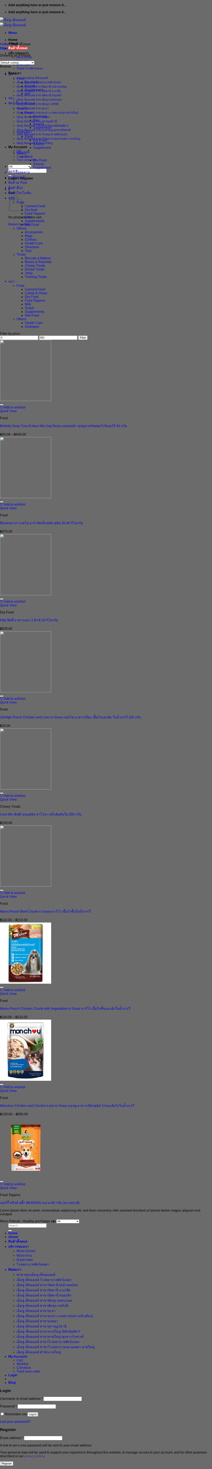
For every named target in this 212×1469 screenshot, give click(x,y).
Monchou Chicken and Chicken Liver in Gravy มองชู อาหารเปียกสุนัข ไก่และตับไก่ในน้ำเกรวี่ (67, 1105)
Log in (32, 1414)
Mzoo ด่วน (24, 1255)
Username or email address (21, 1398)
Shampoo (32, 247)
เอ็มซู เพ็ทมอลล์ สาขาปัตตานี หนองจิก (39, 95)
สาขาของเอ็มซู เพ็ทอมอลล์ (32, 78)
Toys (28, 250)
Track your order (26, 159)
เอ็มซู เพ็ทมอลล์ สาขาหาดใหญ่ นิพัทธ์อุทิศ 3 (48, 1331)
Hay (36, 120)
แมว (11, 281)
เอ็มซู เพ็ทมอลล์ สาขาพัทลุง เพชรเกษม (39, 99)
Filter (83, 337)
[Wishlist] (1, 404)
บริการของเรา (18, 53)
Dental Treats (35, 269)
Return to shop (19, 224)
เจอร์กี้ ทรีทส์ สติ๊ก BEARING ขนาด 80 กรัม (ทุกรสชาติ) (40, 1203)
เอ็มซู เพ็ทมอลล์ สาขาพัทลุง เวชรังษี (37, 104)
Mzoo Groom (26, 1251)
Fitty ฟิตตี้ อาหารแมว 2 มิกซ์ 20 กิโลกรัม (29, 620)
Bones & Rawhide (38, 262)
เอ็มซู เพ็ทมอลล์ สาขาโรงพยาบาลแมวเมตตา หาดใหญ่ (48, 138)
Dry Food (32, 82)
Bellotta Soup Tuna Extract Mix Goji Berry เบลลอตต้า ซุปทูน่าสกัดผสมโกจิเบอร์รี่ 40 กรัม (63, 426)
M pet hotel (23, 64)
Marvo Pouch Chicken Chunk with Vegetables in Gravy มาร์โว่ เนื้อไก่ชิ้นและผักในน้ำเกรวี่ (65, 1008)
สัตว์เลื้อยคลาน (19, 172)
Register (7, 1463)
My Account (17, 147)
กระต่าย (22, 108)
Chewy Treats (35, 265)
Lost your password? (15, 1421)
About (13, 1237)
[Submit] (10, 1230)
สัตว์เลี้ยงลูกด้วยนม (21, 103)
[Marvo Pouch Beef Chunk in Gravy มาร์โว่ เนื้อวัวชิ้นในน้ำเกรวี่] (25, 885)
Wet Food (32, 224)
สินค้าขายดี (16, 177)
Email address (11, 1438)
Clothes (30, 239)
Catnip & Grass (36, 293)
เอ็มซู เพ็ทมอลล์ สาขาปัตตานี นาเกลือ (44, 1290)
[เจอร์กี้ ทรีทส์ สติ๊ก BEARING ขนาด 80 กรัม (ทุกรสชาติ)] (25, 1177)
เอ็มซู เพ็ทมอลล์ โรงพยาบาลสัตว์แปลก (39, 82)
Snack (29, 308)
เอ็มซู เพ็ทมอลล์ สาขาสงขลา (37, 1321)
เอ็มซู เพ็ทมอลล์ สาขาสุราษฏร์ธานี (41, 1326)
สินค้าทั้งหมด (17, 48)
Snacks (30, 86)
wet (27, 93)
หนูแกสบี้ (23, 152)
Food (20, 78)
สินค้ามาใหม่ (17, 182)
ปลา (11, 98)
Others (21, 228)
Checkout (24, 1367)
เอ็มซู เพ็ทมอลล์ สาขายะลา (32, 108)
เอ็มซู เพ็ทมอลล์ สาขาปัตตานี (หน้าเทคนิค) (42, 86)
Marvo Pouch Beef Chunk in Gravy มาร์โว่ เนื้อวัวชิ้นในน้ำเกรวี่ (45, 911)
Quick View (8, 411)
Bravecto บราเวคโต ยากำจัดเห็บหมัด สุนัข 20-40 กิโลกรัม (41, 523)
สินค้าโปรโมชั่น (19, 193)
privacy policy (34, 1456)
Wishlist (22, 1364)
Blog (12, 1382)
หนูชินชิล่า (24, 132)
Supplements (34, 221)
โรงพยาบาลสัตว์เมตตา (30, 68)
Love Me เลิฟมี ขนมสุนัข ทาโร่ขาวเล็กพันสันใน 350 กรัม (41, 814)
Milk (28, 217)
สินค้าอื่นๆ (15, 187)
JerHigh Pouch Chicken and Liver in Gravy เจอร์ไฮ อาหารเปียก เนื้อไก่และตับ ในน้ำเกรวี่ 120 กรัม (70, 717)
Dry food (31, 210)
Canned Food (35, 206)
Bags (29, 236)
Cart (20, 1360)
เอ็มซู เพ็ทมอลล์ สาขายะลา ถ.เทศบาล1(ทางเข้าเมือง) (47, 112)
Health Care (34, 243)
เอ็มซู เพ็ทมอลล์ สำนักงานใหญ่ (39, 1352)
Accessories (34, 232)
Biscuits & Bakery (38, 258)
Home (13, 40)
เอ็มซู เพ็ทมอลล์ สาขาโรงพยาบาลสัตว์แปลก (42, 134)
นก (10, 74)
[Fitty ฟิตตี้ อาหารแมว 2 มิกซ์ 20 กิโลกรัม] (25, 594)
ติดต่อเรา (14, 73)
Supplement (34, 90)
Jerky (29, 273)
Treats (21, 254)
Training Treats (36, 277)
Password (8, 1406)
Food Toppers (35, 213)
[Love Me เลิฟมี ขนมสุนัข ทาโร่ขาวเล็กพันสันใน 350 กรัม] (25, 788)
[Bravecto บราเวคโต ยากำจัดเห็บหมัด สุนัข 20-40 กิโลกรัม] (25, 497)
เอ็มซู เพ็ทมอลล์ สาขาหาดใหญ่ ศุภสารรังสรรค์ (44, 130)
